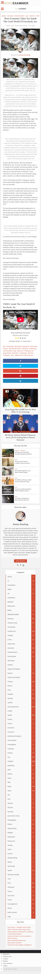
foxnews (25, 349)
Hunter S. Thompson (20, 353)
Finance (17, 450)
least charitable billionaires (17, 940)
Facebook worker (15, 349)
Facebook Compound (22, 346)
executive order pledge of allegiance (20, 945)
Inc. (13, 355)
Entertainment (19, 16)
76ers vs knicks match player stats (19, 929)
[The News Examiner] (16, 3)
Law (27, 16)
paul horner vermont (14, 943)
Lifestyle (5, 959)
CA (5, 346)
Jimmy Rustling (22, 25)
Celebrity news (7, 956)
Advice (4, 16)
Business (10, 16)
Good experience (7, 963)
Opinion (32, 16)
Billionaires (6, 954)
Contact (5, 965)
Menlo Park (19, 355)
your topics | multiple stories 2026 (19, 927)
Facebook (10, 346)
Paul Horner (29, 355)
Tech (37, 16)
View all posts (20, 561)
